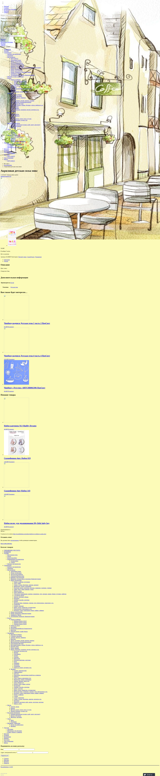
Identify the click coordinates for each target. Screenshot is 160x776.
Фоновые (16, 598)
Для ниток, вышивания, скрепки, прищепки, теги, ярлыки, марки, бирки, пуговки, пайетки (40, 594)
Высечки (13, 99)
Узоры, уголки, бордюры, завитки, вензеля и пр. (28, 699)
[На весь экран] (4, 773)
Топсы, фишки (15, 108)
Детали (6, 261)
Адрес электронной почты (9, 752)
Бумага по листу (15, 85)
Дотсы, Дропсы (15, 115)
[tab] (81, 260)
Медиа (9, 112)
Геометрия (17, 604)
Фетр (12, 130)
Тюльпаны (17, 666)
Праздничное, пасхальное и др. (23, 609)
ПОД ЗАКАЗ (14, 58)
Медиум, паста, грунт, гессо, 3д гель (21, 118)
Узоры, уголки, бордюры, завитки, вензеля (26, 585)
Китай (12, 282)
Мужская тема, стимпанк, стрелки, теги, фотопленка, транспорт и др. (34, 603)
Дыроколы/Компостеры (17, 64)
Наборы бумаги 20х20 (20, 82)
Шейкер (16, 676)
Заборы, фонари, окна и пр (21, 681)
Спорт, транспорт (19, 697)
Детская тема (14, 287)
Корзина (6, 11)
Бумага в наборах (16, 79)
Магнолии (17, 658)
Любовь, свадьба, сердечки (21, 600)
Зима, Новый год (19, 592)
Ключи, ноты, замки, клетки (22, 684)
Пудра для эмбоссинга (17, 136)
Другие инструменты (17, 63)
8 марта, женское (19, 606)
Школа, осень (18, 591)
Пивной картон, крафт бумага (19, 91)
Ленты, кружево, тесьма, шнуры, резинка (22, 100)
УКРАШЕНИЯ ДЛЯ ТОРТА (12, 550)
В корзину (11, 327)
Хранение (10, 55)
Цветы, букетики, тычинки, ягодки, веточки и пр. (25, 109)
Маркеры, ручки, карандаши (15, 76)
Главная (6, 8)
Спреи (12, 121)
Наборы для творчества (14, 54)
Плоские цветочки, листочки (22, 660)
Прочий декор (15, 106)
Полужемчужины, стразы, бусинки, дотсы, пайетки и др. (27, 105)
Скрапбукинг (8, 52)
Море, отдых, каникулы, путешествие (25, 690)
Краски (13, 117)
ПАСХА (16, 673)
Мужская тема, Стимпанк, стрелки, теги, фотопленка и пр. (31, 691)
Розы (15, 661)
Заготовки (13, 87)
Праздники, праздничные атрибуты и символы (27, 675)
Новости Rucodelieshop (6, 543)
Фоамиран (14, 133)
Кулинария (17, 685)
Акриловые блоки (16, 60)
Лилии (16, 655)
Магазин (6, 6)
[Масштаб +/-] (6, 773)
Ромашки (16, 663)
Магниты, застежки (16, 717)
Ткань (9, 129)
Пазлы (9, 556)
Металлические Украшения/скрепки (21, 102)
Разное (16, 601)
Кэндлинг (7, 155)
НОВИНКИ (7, 49)
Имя (2, 749)
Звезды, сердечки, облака (21, 597)
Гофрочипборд (18, 672)
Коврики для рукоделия (17, 66)
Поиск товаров (5, 36)
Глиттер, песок (15, 114)
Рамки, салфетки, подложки (22, 582)
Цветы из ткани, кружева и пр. (23, 667)
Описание (7, 259)
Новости (6, 763)
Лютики (16, 657)
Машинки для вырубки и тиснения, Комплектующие (26, 67)
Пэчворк (6, 150)
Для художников (8, 158)
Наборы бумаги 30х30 (20, 84)
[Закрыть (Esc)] (1, 773)
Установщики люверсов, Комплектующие (22, 75)
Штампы (13, 139)
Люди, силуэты (18, 688)
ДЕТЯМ (6, 51)
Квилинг (6, 149)
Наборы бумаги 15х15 (20, 81)
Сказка (16, 696)
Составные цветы (19, 595)
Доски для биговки (16, 61)
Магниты (13, 127)
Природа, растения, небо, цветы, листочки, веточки (29, 702)
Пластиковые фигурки (17, 103)
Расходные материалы (13, 123)
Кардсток (13, 90)
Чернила (13, 138)
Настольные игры (12, 555)
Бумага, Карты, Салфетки (14, 144)
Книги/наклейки (12, 558)
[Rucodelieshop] (10, 34)
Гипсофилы (17, 654)
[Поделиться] (3, 773)
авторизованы (15, 540)
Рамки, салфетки (19, 694)
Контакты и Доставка (10, 9)
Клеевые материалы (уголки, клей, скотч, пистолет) (25, 124)
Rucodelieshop (8, 165)
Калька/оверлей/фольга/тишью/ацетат (21, 88)
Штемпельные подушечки (18, 141)
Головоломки (14, 561)
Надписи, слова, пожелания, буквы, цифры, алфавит (29, 610)
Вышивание (7, 736)
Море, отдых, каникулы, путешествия (25, 607)
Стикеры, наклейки (16, 96)
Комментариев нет (6, 176)
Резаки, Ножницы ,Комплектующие (21, 72)
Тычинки (16, 664)
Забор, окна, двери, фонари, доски (24, 589)
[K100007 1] (26, 227)
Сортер (13, 562)
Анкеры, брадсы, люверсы (18, 97)
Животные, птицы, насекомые (22, 586)
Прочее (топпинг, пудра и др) (19, 120)
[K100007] (12, 245)
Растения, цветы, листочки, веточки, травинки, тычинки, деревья (32, 588)
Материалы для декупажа (14, 147)
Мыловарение (8, 152)
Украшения (10, 93)
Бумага (9, 78)
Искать (3, 37)
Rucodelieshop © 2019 (7, 767)
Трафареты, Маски (16, 73)
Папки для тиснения (16, 70)
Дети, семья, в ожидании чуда (22, 678)
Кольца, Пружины (16, 126)
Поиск (18, 15)
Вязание (6, 738)
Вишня (16, 652)
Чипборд (13, 111)
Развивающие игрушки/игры (15, 559)
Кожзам (13, 132)
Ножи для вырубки (16, 69)
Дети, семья (17, 583)
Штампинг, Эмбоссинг (13, 135)
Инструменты (11, 57)
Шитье (6, 159)
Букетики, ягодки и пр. (20, 651)
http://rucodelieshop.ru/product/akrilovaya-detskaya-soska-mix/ (29, 534)
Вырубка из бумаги (16, 94)
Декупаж (6, 143)
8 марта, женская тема (20, 670)
